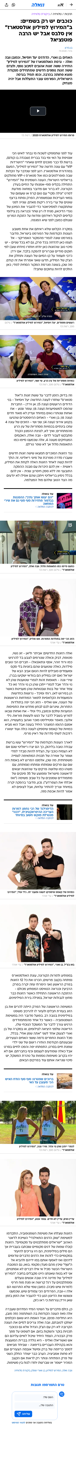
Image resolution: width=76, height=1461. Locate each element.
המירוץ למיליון (53, 1371)
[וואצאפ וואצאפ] (13, 5)
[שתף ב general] (6, 5)
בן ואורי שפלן (38, 1371)
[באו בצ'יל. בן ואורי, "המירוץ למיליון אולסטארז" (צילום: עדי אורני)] (38, 936)
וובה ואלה (67, 1371)
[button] (60, 4)
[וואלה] (38, 5)
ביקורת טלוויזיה (22, 1371)
